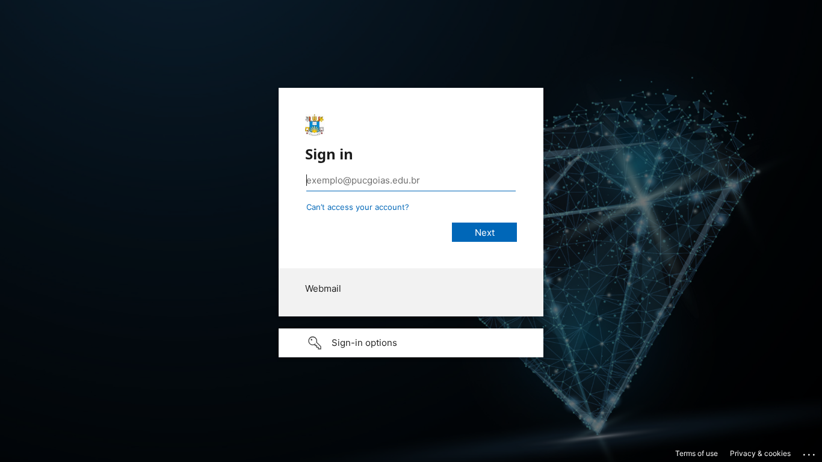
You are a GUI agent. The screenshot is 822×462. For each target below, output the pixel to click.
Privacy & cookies (760, 453)
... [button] (810, 452)
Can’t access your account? (357, 207)
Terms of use (696, 453)
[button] (411, 342)
